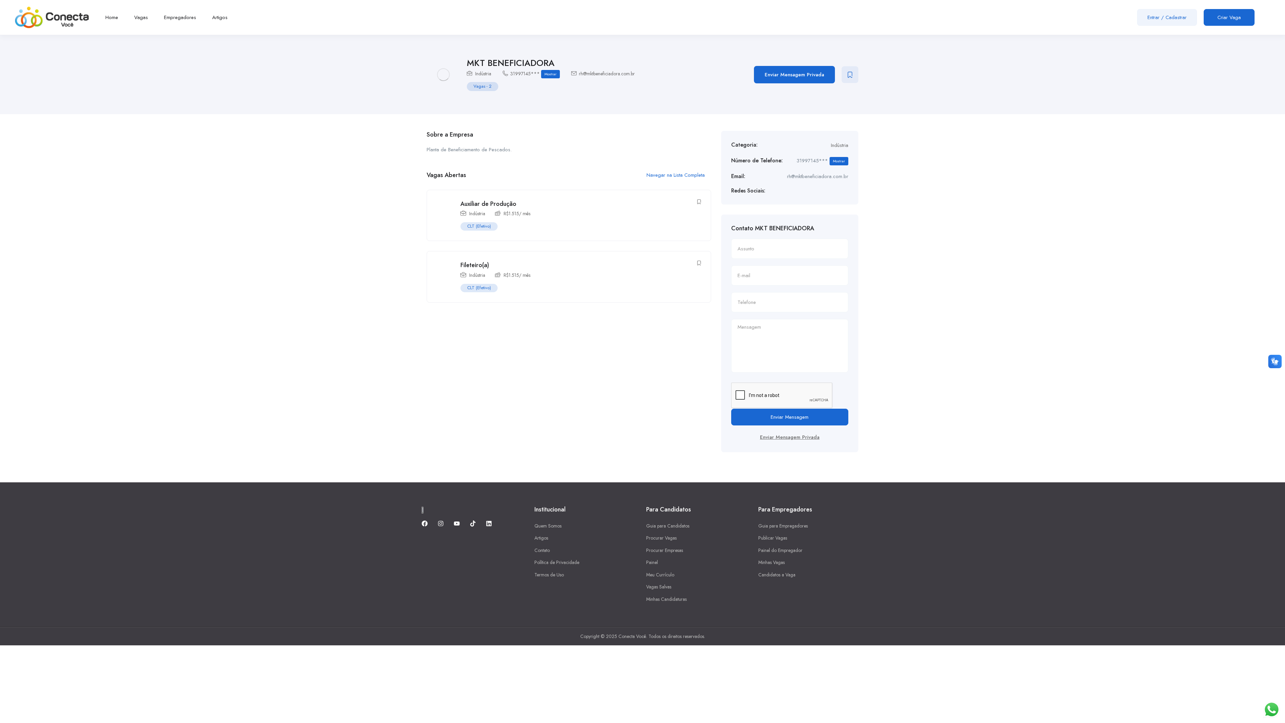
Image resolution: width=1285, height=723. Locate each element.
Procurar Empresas (664, 550)
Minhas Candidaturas (666, 599)
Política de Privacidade (556, 562)
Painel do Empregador (780, 550)
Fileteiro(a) (474, 265)
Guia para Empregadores (783, 526)
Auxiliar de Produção (488, 203)
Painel (652, 562)
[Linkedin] (489, 523)
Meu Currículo (660, 574)
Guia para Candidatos (667, 526)
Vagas (141, 17)
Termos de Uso (549, 574)
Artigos (220, 17)
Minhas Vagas (771, 562)
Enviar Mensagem (789, 417)
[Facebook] (425, 523)
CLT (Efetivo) (479, 226)
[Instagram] (441, 523)
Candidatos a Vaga (776, 574)
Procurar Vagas (661, 538)
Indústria (483, 73)
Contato (542, 550)
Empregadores (180, 17)
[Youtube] (457, 523)
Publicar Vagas (772, 538)
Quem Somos (548, 526)
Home (111, 17)
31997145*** (533, 73)
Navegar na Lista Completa (676, 175)
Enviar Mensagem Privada (794, 74)
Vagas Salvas (658, 586)
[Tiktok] (473, 523)
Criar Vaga (1229, 17)
